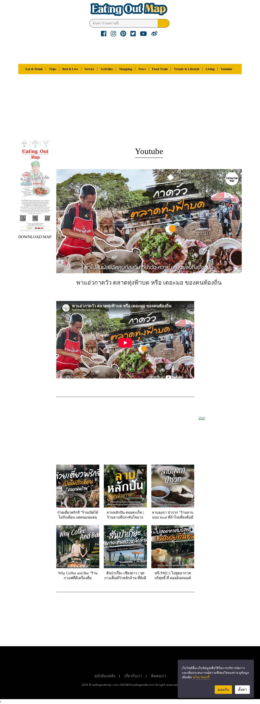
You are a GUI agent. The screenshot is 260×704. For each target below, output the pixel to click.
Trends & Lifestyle (186, 69)
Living (210, 69)
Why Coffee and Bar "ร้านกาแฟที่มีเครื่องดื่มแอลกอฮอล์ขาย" (78, 578)
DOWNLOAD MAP (34, 236)
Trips (52, 69)
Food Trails (160, 69)
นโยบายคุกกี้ (201, 677)
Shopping (125, 69)
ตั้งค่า (242, 690)
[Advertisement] (130, 106)
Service (89, 69)
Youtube (226, 69)
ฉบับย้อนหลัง (104, 676)
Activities (106, 69)
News (142, 69)
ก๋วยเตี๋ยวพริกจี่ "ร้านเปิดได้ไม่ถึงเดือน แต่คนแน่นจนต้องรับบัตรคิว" (77, 517)
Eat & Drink (34, 69)
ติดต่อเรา (158, 676)
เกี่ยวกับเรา (133, 676)
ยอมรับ (223, 690)
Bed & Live (70, 69)
